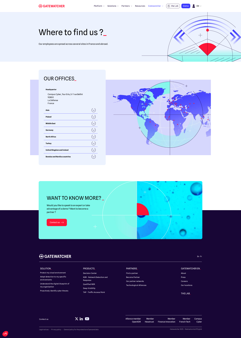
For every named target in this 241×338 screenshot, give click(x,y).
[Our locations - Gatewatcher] (53, 6)
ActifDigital (197, 329)
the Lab (174, 6)
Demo (186, 6)
